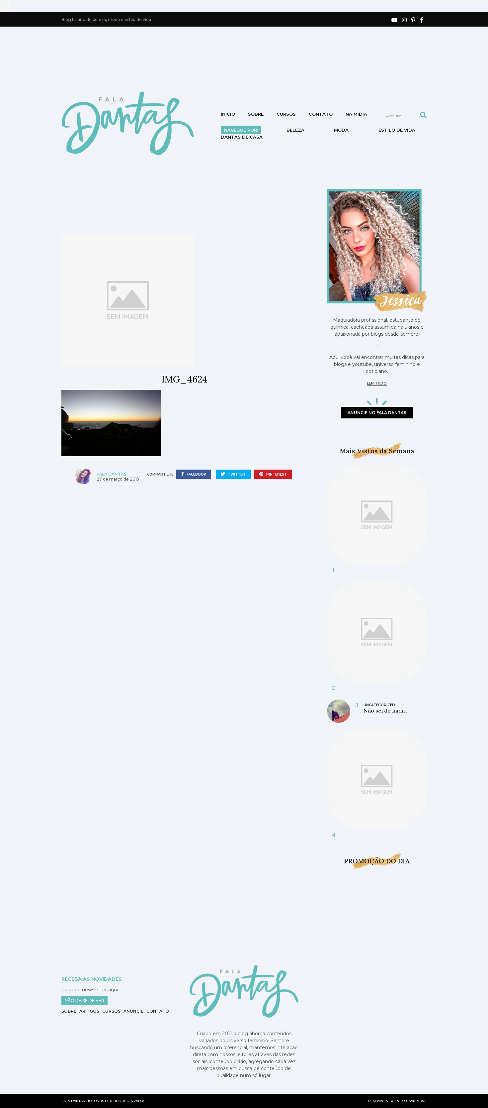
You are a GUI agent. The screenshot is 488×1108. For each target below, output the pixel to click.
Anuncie (133, 1011)
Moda (341, 130)
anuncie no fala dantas (377, 412)
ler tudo (377, 383)
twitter (236, 474)
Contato (321, 114)
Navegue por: (241, 130)
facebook (196, 474)
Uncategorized (379, 705)
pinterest (276, 474)
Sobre (256, 114)
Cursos (286, 114)
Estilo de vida (396, 130)
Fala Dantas (111, 474)
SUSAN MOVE (415, 1101)
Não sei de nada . (385, 710)
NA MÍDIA (356, 114)
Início (228, 114)
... (4, 6)
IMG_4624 (184, 379)
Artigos (89, 1011)
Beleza (295, 130)
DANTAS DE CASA (242, 137)
